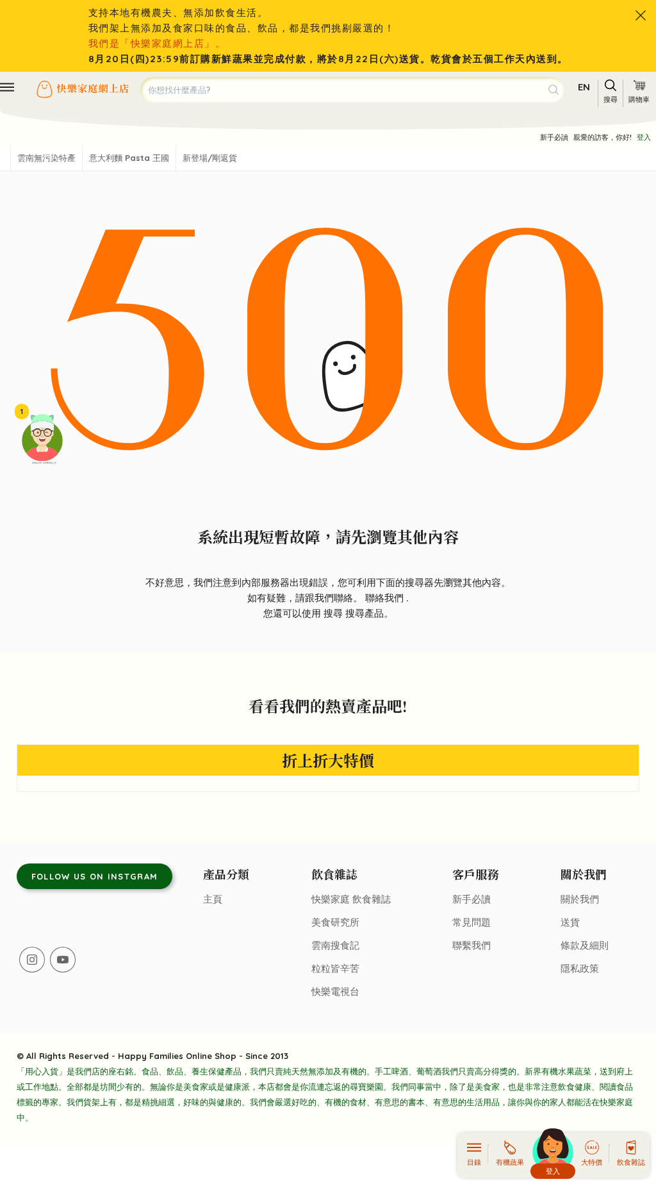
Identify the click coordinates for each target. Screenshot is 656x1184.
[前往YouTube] (63, 959)
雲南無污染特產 (46, 158)
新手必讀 (554, 137)
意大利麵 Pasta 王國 (129, 158)
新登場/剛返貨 (210, 158)
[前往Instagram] (32, 959)
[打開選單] (7, 87)
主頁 (212, 899)
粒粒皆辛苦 (335, 968)
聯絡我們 (385, 598)
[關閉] (641, 15)
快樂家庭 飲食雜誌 (351, 899)
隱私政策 (580, 968)
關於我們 (580, 899)
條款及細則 (585, 945)
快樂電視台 (335, 991)
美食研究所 (335, 922)
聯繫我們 (471, 945)
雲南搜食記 (335, 945)
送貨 (570, 922)
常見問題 (471, 922)
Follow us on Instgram (94, 876)
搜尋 (334, 613)
